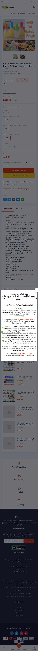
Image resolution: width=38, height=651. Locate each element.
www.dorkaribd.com (25, 319)
